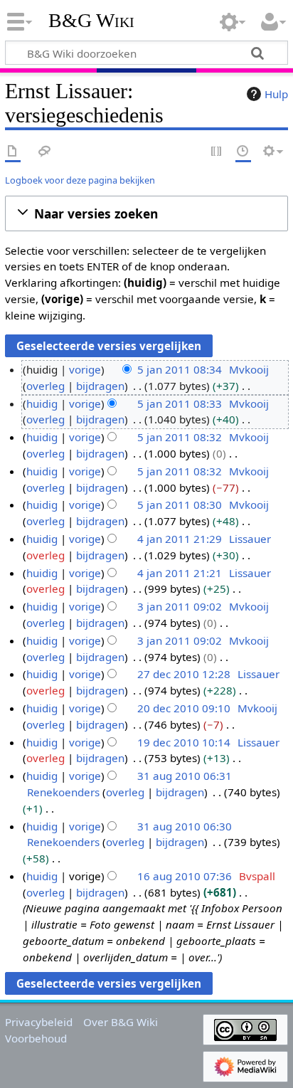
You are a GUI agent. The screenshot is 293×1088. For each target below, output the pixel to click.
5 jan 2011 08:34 (179, 369)
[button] (146, 213)
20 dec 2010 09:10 (183, 708)
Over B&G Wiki (120, 1022)
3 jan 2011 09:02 (179, 606)
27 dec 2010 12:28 (183, 674)
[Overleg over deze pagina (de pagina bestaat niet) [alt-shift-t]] (45, 152)
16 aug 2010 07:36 (184, 876)
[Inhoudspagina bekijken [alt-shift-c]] (13, 152)
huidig (42, 403)
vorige (85, 369)
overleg (45, 386)
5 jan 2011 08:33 (179, 403)
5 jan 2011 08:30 (179, 504)
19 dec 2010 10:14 (183, 742)
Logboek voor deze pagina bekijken (80, 180)
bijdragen (100, 386)
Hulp (276, 94)
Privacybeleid (39, 1022)
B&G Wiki (91, 21)
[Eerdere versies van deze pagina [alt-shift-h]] (243, 152)
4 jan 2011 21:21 (179, 573)
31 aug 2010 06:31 (184, 776)
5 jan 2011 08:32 (179, 437)
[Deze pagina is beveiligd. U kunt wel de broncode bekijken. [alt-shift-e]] (217, 152)
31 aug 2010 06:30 (184, 826)
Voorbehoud (36, 1038)
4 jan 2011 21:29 (179, 539)
